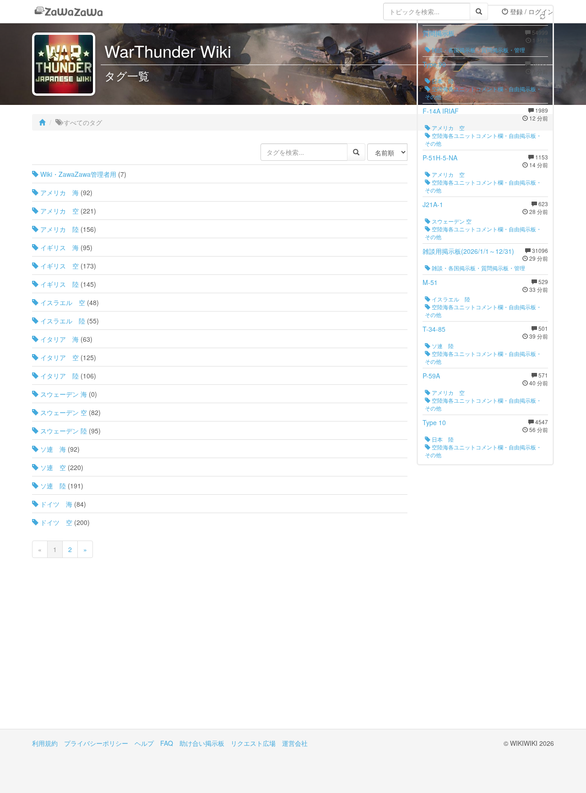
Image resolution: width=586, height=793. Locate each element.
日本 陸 (442, 81)
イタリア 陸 (58, 375)
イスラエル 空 (61, 302)
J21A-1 (433, 204)
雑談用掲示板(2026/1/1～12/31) (468, 251)
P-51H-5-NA (440, 157)
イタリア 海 (58, 339)
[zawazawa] (68, 11)
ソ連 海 (52, 449)
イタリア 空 (58, 357)
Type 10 (434, 422)
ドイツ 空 (55, 522)
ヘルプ (144, 743)
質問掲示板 (439, 33)
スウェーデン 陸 (62, 430)
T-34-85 (434, 329)
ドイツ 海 (55, 504)
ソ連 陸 (52, 485)
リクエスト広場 (253, 743)
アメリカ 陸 (58, 229)
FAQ (166, 743)
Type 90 (434, 64)
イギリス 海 (58, 247)
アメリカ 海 (58, 192)
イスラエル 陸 (61, 320)
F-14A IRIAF (441, 110)
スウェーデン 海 (62, 394)
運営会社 (295, 743)
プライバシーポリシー (96, 743)
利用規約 (45, 743)
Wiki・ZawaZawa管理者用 (77, 174)
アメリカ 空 (58, 210)
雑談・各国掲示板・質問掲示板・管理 (477, 50)
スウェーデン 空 (62, 412)
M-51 (430, 282)
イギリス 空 (58, 265)
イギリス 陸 (58, 284)
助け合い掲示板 (201, 743)
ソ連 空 (52, 467)
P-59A (431, 375)
